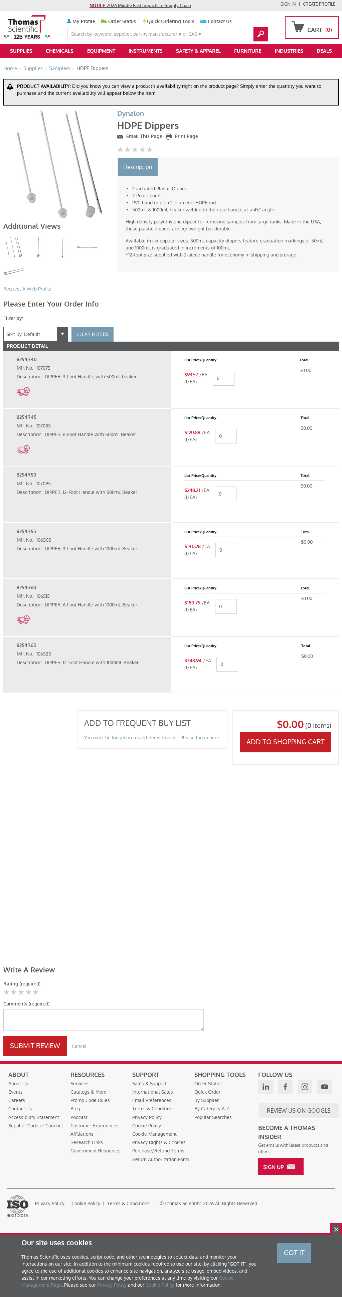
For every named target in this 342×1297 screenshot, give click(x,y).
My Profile (83, 21)
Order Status (122, 21)
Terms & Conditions (153, 1108)
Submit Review (35, 1046)
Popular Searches (213, 1117)
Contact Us (220, 21)
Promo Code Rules (90, 1100)
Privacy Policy (147, 1117)
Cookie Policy (146, 1125)
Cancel (79, 1046)
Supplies (21, 51)
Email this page (143, 136)
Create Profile (319, 4)
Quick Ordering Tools (170, 21)
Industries (289, 51)
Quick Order (207, 1092)
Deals (324, 51)
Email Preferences (151, 1100)
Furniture (247, 51)
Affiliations (82, 1134)
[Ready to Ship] (23, 399)
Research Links (86, 1142)
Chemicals (59, 51)
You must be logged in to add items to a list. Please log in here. (152, 737)
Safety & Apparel (198, 51)
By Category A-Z (211, 1108)
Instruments (146, 51)
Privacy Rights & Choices (159, 1142)
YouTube (324, 1087)
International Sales (152, 1092)
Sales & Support (149, 1083)
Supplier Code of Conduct (35, 1125)
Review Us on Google (298, 1111)
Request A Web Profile (27, 289)
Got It (294, 1253)
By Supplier (206, 1100)
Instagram (305, 1087)
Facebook (285, 1087)
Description (137, 167)
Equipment (101, 51)
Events (15, 1092)
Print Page (185, 136)
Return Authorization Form (160, 1159)
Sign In (288, 4)
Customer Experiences (94, 1125)
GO (260, 34)
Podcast (79, 1117)
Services (79, 1083)
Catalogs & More (88, 1092)
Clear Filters (92, 334)
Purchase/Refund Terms (158, 1150)
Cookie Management (154, 1134)
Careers (16, 1100)
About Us (18, 1083)
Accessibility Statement (33, 1117)
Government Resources (95, 1150)
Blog (75, 1108)
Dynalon (130, 113)
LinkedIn (265, 1087)
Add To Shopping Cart (285, 742)
